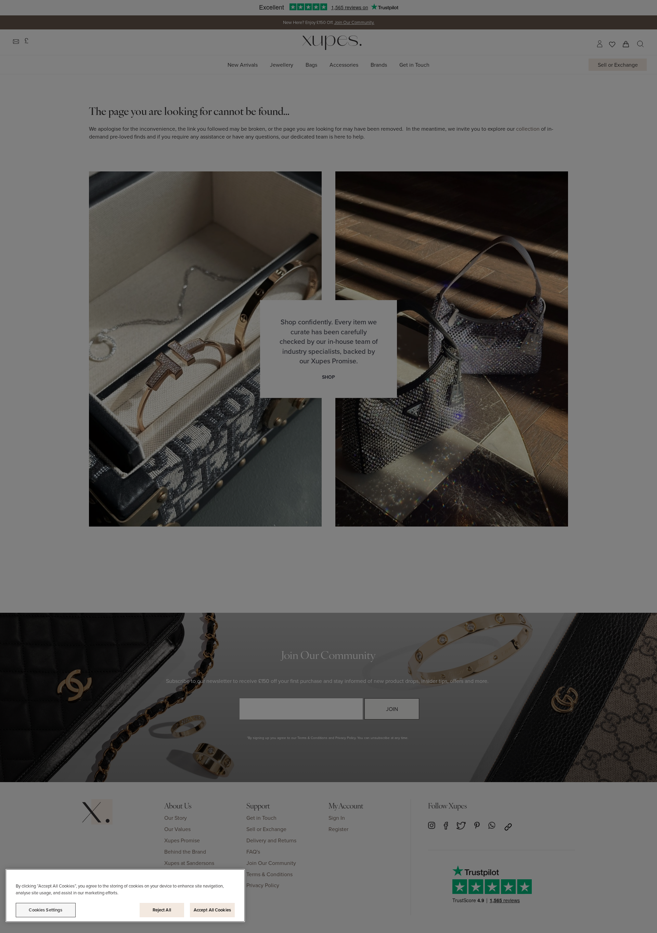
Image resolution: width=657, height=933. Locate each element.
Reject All (162, 910)
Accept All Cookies (212, 910)
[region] (125, 895)
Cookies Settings (45, 910)
